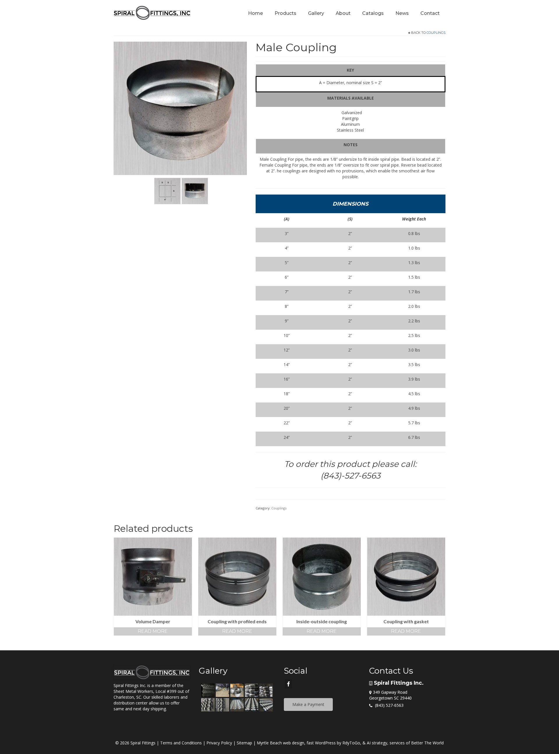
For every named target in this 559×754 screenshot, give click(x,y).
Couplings (436, 33)
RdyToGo (351, 743)
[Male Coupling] (167, 190)
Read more (153, 631)
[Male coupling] (195, 190)
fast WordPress (321, 743)
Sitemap (244, 743)
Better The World (427, 743)
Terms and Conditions (181, 743)
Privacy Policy (219, 743)
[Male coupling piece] (180, 108)
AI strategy (377, 743)
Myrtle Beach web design (280, 743)
